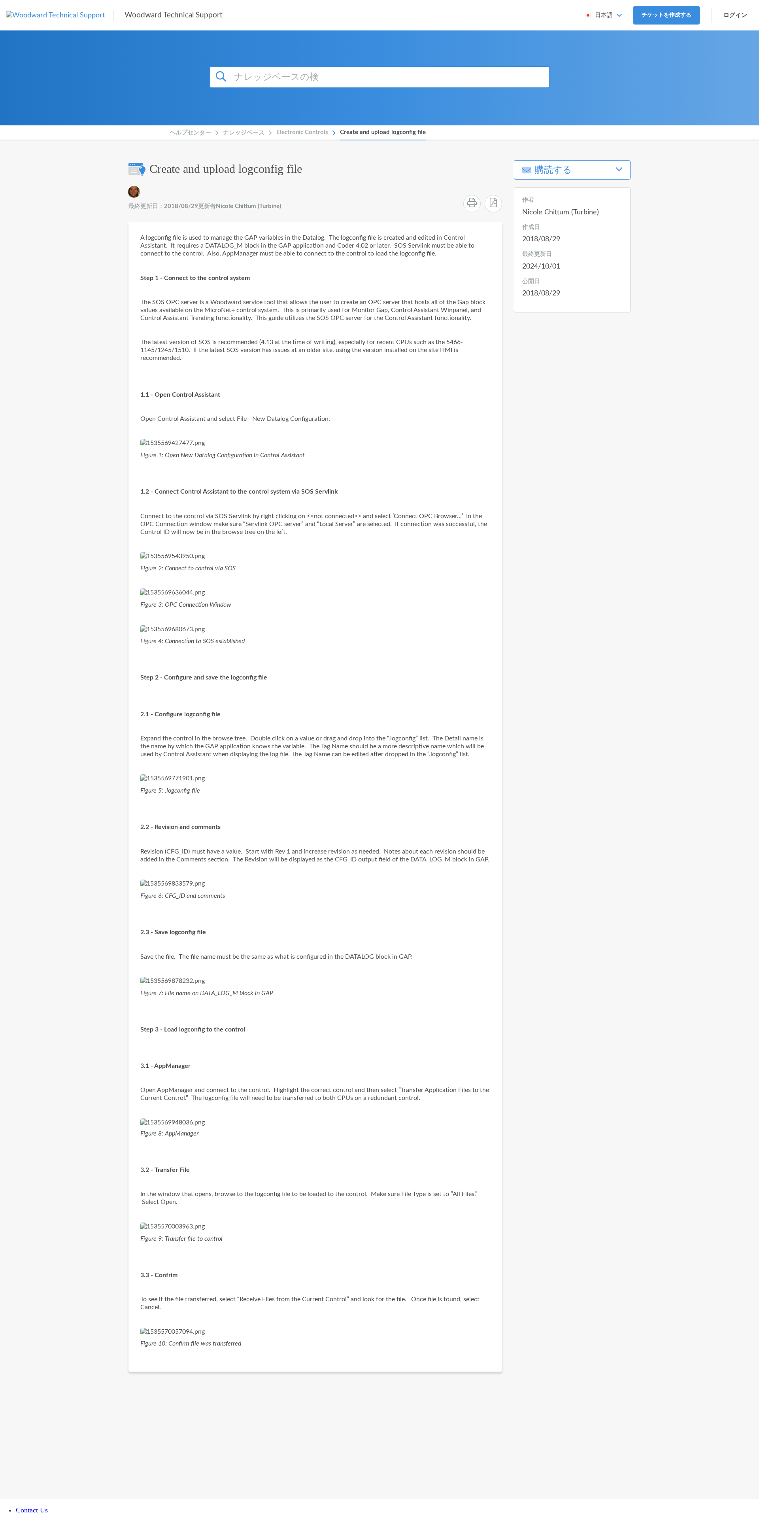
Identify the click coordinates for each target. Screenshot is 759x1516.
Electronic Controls (302, 132)
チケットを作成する (666, 15)
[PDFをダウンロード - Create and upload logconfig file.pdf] (493, 203)
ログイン (735, 15)
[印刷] (472, 203)
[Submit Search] (222, 76)
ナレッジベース (243, 133)
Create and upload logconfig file (383, 132)
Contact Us (32, 1510)
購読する (553, 170)
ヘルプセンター (190, 133)
